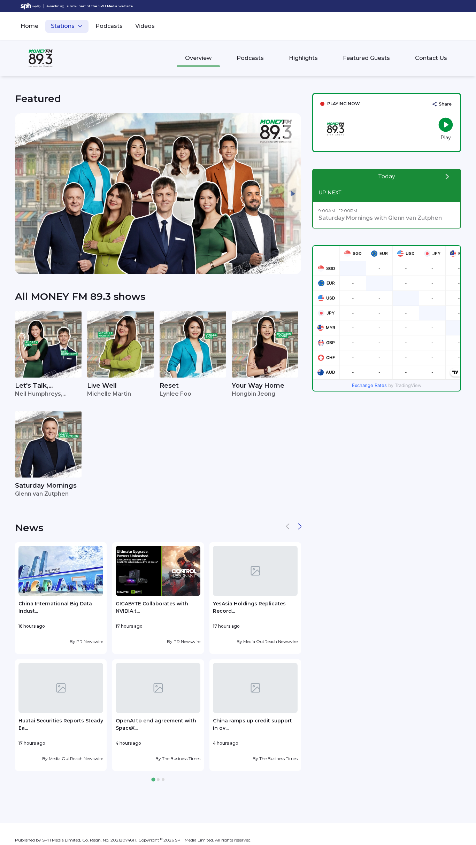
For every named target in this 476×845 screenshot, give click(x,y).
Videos (145, 26)
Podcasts (109, 26)
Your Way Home (258, 385)
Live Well (102, 385)
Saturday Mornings (46, 485)
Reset (169, 385)
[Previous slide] (23, 193)
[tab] (153, 780)
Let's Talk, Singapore (31, 386)
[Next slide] (292, 193)
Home (29, 26)
